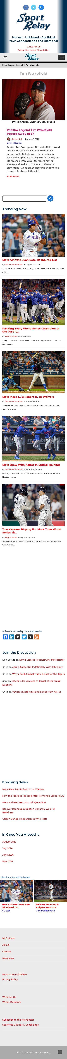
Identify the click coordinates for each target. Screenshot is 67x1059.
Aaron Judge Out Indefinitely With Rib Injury (37, 667)
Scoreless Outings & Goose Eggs (20, 1024)
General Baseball (45, 910)
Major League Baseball (12, 65)
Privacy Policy (10, 979)
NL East (6, 910)
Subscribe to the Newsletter (18, 1019)
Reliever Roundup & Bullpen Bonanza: (47, 906)
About (5, 945)
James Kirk (17, 139)
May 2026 (7, 861)
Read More (13, 176)
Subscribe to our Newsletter (33, 50)
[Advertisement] (33, 586)
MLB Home (8, 938)
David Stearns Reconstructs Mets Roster (42, 659)
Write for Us (33, 46)
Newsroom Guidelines (14, 974)
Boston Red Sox (14, 143)
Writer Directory (11, 1002)
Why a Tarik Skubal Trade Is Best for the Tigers (38, 674)
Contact (6, 951)
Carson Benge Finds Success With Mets (24, 818)
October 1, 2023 (32, 139)
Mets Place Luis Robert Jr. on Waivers (23, 789)
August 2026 (9, 841)
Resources (8, 958)
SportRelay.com (41, 1052)
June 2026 (8, 854)
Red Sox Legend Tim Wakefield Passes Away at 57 (29, 132)
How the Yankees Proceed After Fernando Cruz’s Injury (33, 795)
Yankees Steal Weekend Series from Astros (36, 691)
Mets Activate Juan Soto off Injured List (24, 802)
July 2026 (7, 848)
